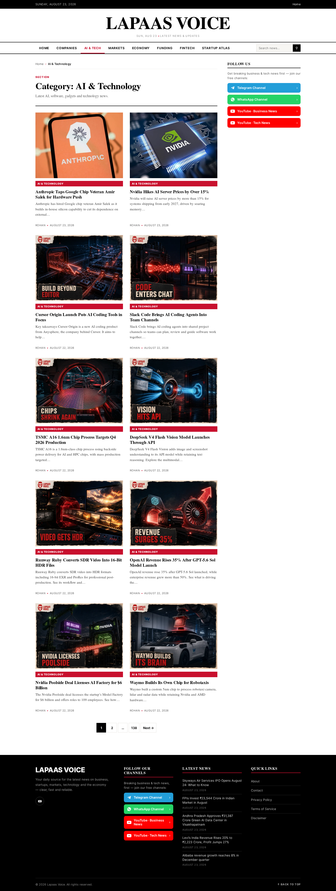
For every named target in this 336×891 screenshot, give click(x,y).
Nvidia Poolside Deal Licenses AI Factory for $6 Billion (78, 685)
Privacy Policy (261, 800)
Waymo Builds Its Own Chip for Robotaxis (169, 682)
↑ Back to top (289, 884)
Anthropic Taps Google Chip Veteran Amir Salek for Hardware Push (75, 194)
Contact (257, 790)
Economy (141, 48)
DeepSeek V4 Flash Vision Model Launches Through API (170, 439)
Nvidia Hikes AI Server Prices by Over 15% (169, 191)
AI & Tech (92, 48)
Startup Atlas (216, 48)
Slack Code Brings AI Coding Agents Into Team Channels (168, 317)
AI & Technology (50, 183)
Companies (66, 48)
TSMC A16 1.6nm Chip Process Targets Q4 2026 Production (75, 439)
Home (297, 4)
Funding (165, 48)
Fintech (187, 48)
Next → (148, 728)
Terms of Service (263, 809)
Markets (116, 48)
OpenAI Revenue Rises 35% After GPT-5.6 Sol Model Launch (172, 562)
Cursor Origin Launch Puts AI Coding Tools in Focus (78, 317)
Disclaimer (258, 818)
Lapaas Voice (168, 22)
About (255, 781)
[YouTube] (39, 801)
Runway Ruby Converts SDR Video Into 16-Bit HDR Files (78, 562)
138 (134, 728)
